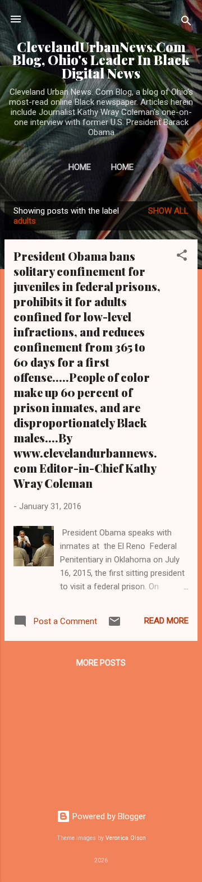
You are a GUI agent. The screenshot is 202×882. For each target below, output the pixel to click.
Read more (166, 621)
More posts (101, 662)
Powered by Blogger (108, 816)
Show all (168, 211)
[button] (182, 257)
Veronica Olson (125, 838)
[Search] (186, 23)
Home (79, 167)
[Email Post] (114, 625)
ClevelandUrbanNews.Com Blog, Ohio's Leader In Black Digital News (101, 60)
